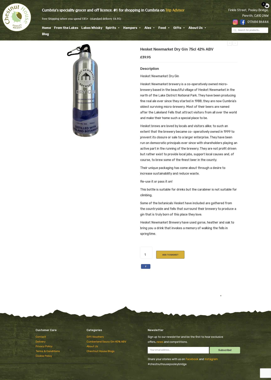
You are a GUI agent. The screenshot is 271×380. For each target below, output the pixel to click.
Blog (45, 34)
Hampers (130, 28)
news (160, 342)
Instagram (211, 359)
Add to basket (170, 255)
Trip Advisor (174, 10)
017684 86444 (258, 22)
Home (46, 28)
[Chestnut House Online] (16, 17)
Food (162, 28)
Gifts (177, 28)
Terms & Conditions (48, 351)
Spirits (111, 28)
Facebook (192, 359)
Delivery (40, 341)
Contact (41, 336)
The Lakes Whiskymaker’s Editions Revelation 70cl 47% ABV (235, 43)
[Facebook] (145, 266)
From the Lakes (66, 28)
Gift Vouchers (95, 336)
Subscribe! (224, 350)
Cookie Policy (44, 355)
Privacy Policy (44, 346)
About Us (196, 28)
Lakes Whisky (91, 28)
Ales (147, 28)
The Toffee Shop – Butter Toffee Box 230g (229, 43)
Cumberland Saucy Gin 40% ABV (106, 341)
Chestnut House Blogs (100, 351)
